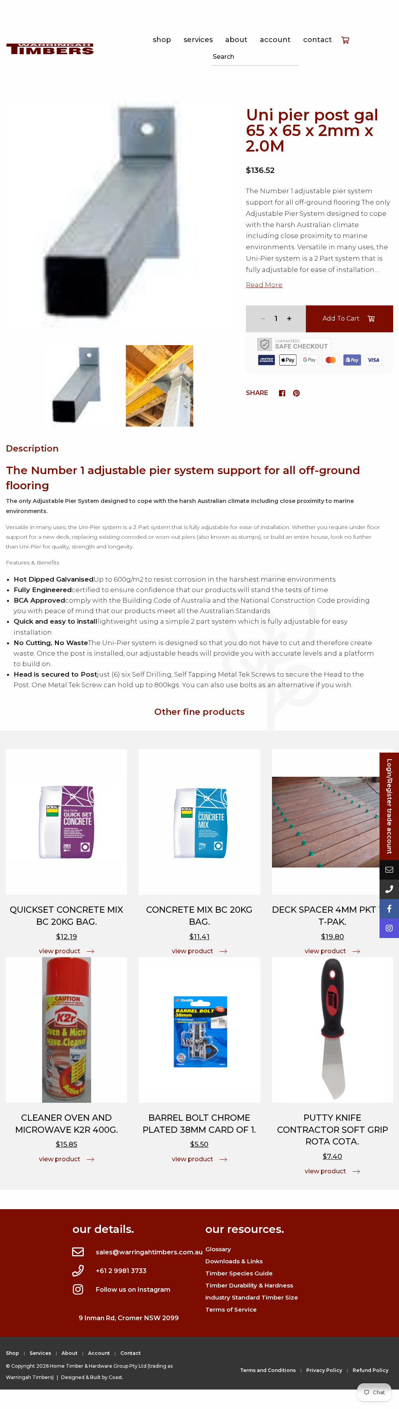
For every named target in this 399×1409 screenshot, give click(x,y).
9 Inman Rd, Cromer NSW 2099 (129, 1318)
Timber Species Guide (239, 1273)
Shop (162, 39)
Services (198, 39)
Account (275, 39)
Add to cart (341, 318)
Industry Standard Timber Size (251, 1297)
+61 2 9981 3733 (121, 1271)
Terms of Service (231, 1309)
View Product (59, 951)
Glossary (218, 1249)
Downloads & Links (234, 1261)
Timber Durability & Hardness (249, 1285)
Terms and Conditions (268, 1370)
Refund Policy (370, 1370)
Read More (264, 285)
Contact (317, 39)
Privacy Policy (324, 1370)
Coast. (116, 1377)
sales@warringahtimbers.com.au (149, 1252)
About (236, 39)
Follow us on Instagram (133, 1289)
